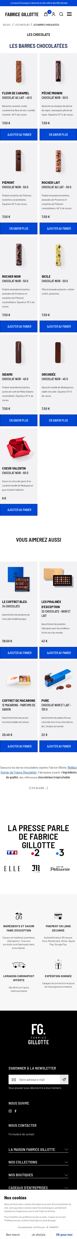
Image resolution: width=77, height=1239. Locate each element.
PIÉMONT (8, 182)
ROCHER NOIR (11, 276)
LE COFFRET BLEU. (15, 602)
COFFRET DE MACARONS (18, 700)
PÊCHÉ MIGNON (52, 93)
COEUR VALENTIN (14, 468)
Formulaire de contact (21, 1134)
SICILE (46, 276)
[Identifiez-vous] (53, 14)
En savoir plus (58, 134)
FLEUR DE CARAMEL (15, 93)
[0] (46, 14)
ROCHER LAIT (51, 182)
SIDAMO (7, 374)
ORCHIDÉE (49, 374)
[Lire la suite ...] (38, 788)
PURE (45, 700)
